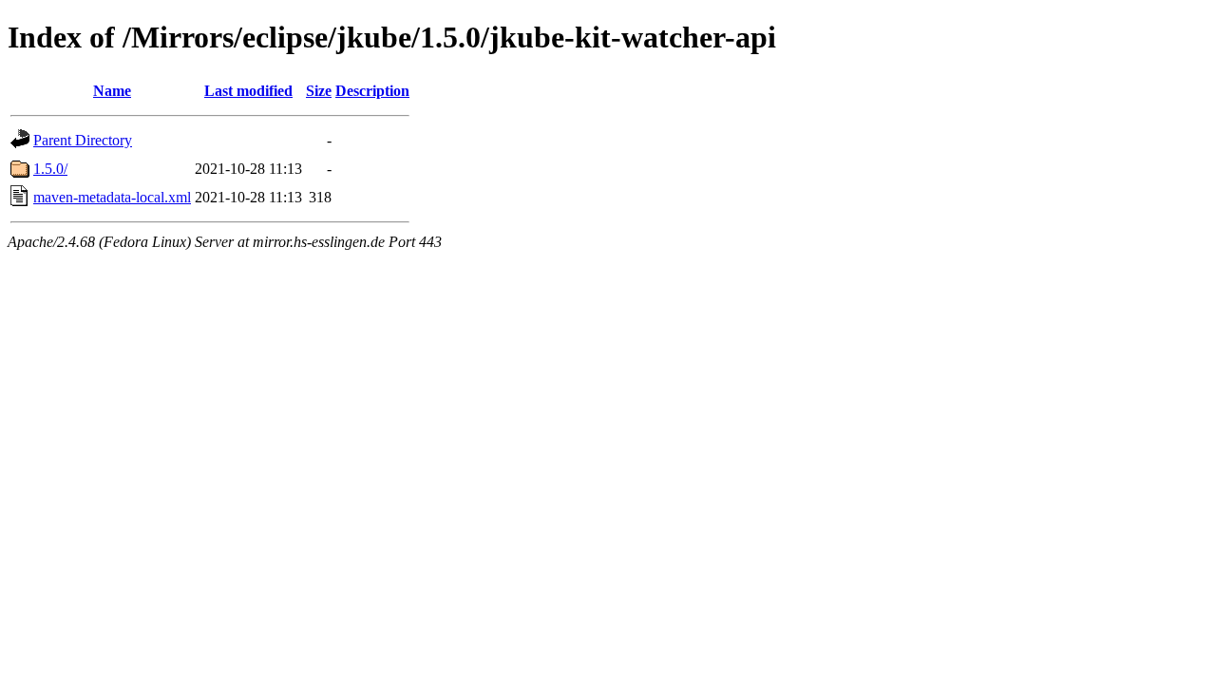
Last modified (248, 91)
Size (319, 91)
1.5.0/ (50, 169)
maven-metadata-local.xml (112, 197)
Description (372, 91)
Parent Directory (82, 140)
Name (112, 91)
